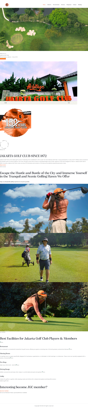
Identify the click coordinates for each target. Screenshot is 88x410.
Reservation (3, 58)
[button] (38, 83)
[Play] (2, 103)
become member (4, 391)
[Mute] (72, 103)
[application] (38, 83)
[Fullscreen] (75, 103)
